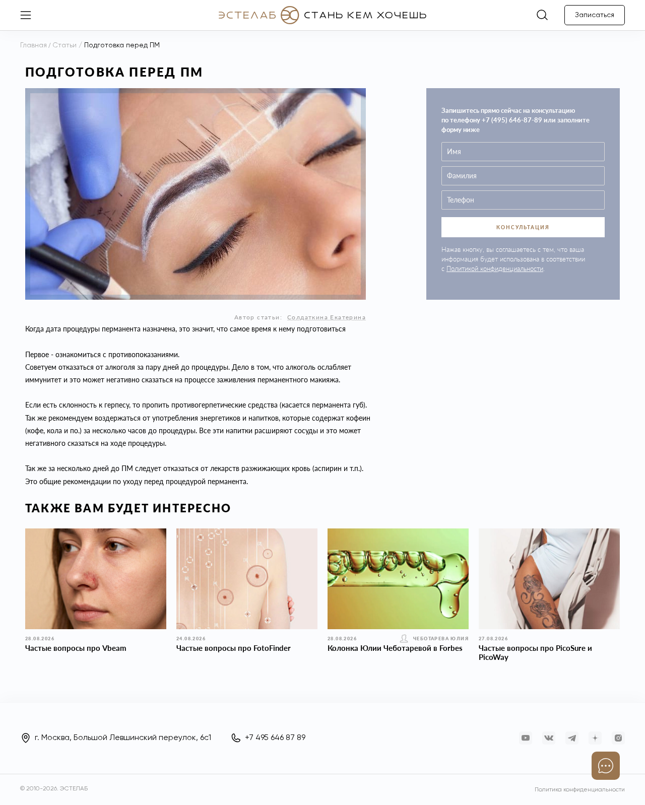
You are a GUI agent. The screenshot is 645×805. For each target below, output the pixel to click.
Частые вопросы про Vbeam (75, 647)
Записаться (594, 15)
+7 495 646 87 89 (275, 738)
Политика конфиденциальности (580, 790)
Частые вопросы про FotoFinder (233, 647)
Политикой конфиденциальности (494, 268)
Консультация (523, 227)
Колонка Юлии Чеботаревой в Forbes (395, 647)
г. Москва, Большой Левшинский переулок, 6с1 (123, 738)
